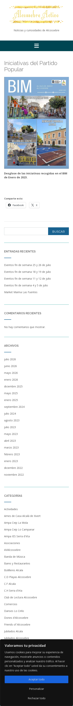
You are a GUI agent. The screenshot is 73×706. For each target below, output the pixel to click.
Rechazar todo (36, 698)
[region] (36, 672)
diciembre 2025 (13, 386)
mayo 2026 (11, 373)
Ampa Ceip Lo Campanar (19, 529)
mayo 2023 (11, 434)
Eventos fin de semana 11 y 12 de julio (27, 278)
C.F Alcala (10, 584)
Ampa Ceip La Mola (16, 522)
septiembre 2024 (14, 407)
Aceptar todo (37, 679)
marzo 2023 (11, 447)
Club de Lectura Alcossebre (20, 597)
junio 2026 (10, 366)
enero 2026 (11, 379)
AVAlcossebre (12, 550)
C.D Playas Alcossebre (17, 577)
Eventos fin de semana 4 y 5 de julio (26, 285)
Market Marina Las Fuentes (20, 292)
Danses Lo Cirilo (14, 611)
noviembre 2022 (14, 474)
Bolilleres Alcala (13, 570)
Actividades (11, 509)
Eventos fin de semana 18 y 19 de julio (27, 272)
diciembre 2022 (13, 468)
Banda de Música (14, 556)
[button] (36, 46)
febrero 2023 (12, 454)
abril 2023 (10, 440)
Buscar (58, 231)
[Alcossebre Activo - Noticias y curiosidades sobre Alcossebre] (36, 14)
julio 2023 (10, 427)
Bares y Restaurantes (17, 563)
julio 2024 (10, 413)
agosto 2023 (11, 420)
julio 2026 (10, 359)
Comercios (10, 604)
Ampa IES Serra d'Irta (17, 536)
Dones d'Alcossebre (16, 617)
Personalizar (36, 689)
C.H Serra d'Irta (13, 590)
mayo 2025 (11, 393)
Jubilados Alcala (13, 631)
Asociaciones (12, 543)
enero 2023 (11, 461)
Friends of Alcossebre (17, 624)
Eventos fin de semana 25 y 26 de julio (27, 265)
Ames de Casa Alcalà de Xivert (22, 516)
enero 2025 (11, 400)
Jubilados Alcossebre (16, 638)
